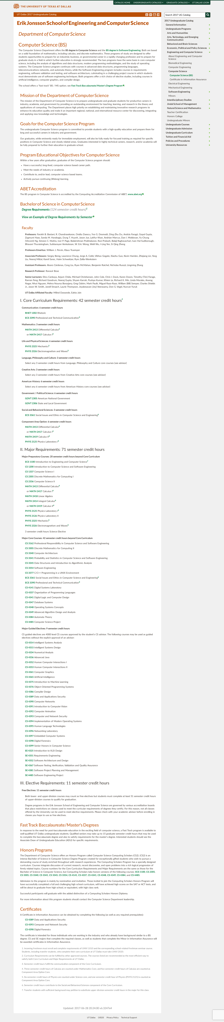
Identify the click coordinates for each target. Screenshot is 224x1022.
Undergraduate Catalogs (147, 3)
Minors (171, 96)
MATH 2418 (31, 496)
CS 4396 (29, 731)
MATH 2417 (36, 335)
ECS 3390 (30, 318)
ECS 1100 (30, 462)
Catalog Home (122, 3)
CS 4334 (29, 652)
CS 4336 (29, 657)
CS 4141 (29, 588)
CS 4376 (29, 687)
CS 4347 (29, 602)
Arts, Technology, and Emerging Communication (182, 38)
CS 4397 (29, 736)
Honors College (175, 116)
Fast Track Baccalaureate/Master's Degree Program (96, 86)
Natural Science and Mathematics (184, 108)
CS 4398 (29, 741)
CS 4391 (29, 706)
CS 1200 (29, 467)
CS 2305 (29, 477)
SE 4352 (29, 760)
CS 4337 (29, 592)
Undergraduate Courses (177, 124)
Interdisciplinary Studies (179, 100)
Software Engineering (179, 92)
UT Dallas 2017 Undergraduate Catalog (89, 15)
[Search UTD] (207, 14)
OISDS (101, 1018)
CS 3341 (29, 558)
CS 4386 (29, 692)
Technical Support (129, 1018)
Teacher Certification (177, 112)
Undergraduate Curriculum (179, 133)
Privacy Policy (113, 1018)
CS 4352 (29, 662)
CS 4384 (29, 617)
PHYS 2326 (31, 351)
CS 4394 (29, 721)
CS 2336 (29, 481)
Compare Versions (158, 15)
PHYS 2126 (31, 516)
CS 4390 (29, 702)
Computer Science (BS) (181, 75)
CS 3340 (29, 553)
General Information (176, 25)
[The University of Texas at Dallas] (42, 6)
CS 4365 (29, 677)
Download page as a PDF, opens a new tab (146, 15)
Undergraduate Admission (179, 129)
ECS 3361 (30, 415)
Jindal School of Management (182, 104)
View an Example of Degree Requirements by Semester (57, 217)
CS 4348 (29, 607)
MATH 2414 (31, 501)
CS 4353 (29, 667)
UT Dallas (91, 1018)
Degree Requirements (36, 209)
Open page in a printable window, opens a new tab (154, 15)
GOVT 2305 (31, 398)
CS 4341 (29, 597)
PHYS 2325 (31, 346)
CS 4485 (29, 622)
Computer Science (177, 71)
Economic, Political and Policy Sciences (187, 48)
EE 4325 (29, 751)
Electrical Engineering (179, 84)
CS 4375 (29, 682)
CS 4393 (29, 716)
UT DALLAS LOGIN (200, 3)
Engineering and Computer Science (184, 52)
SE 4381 (29, 770)
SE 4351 (29, 756)
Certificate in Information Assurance (188, 79)
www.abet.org (135, 194)
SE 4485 (29, 775)
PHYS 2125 (31, 442)
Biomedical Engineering (180, 63)
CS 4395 (29, 726)
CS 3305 (29, 548)
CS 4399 (29, 746)
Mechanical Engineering (180, 88)
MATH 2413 (31, 330)
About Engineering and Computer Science (185, 57)
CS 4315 (29, 648)
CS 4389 (29, 697)
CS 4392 (29, 711)
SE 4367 (29, 765)
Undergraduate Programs (178, 29)
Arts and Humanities (177, 33)
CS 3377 (29, 573)
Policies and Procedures (178, 141)
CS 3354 (29, 568)
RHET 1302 (31, 313)
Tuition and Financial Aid (178, 137)
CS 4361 (29, 672)
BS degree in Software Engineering (123, 50)
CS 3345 (29, 563)
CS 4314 (29, 643)
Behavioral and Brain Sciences (182, 44)
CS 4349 (29, 612)
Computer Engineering (179, 67)
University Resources (176, 145)
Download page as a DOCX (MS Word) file (150, 15)
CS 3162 (29, 543)
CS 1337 (29, 472)
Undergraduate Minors (178, 120)
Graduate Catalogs (177, 3)
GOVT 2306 (31, 403)
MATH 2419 (31, 437)
